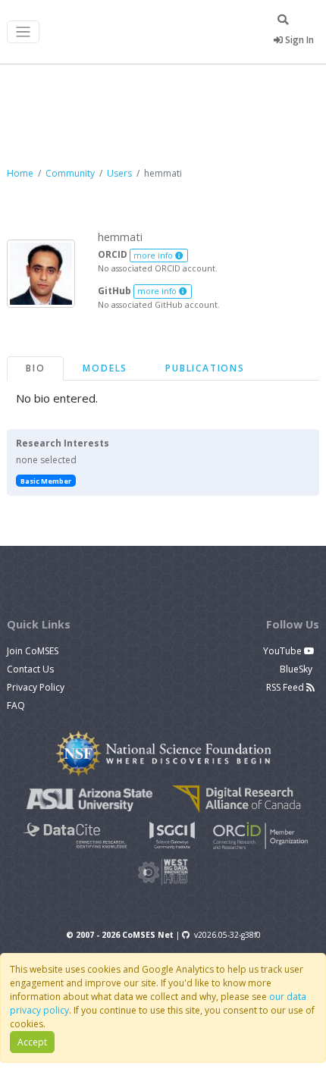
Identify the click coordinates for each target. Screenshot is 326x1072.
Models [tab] (105, 368)
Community (70, 173)
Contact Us (30, 669)
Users (119, 173)
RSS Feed (286, 687)
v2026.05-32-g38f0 (227, 934)
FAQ (16, 705)
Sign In (298, 39)
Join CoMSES (32, 650)
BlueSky (297, 669)
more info (154, 255)
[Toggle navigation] (23, 32)
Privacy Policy (35, 687)
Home (20, 173)
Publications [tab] (205, 368)
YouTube (283, 650)
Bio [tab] (35, 368)
